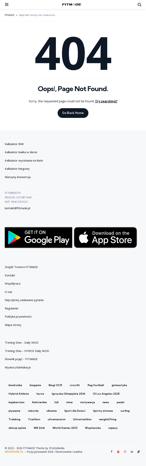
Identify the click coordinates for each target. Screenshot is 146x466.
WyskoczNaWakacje (18, 367)
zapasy (113, 428)
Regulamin (11, 308)
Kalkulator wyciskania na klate (24, 160)
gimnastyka (119, 385)
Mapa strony (13, 325)
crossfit (75, 385)
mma (69, 402)
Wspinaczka (93, 428)
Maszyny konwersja (18, 177)
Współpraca (12, 283)
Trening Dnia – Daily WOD (21, 342)
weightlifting (107, 419)
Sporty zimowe (103, 410)
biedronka (15, 385)
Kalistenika (39, 402)
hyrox (40, 393)
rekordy (33, 410)
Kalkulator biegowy (17, 168)
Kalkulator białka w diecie (21, 152)
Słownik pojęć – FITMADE (21, 359)
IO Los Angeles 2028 (106, 393)
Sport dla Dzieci (74, 410)
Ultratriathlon (82, 419)
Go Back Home (73, 113)
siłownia (51, 410)
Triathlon (34, 419)
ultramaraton (56, 419)
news (105, 402)
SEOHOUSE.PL (14, 451)
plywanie (14, 410)
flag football (95, 385)
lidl (56, 402)
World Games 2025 (64, 428)
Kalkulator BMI (14, 144)
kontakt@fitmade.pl (17, 208)
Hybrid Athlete (19, 393)
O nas (8, 292)
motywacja (87, 402)
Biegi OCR (55, 385)
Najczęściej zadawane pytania (24, 300)
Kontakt (10, 275)
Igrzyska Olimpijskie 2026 (68, 393)
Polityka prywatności (18, 316)
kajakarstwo (17, 402)
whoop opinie (17, 428)
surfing (125, 410)
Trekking (14, 419)
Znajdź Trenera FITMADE (21, 267)
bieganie (35, 385)
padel (120, 402)
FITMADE (9, 15)
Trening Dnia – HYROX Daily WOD (27, 351)
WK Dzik (39, 428)
